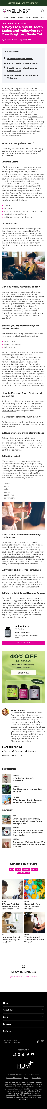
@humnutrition (17, 976)
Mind (28, 17)
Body (20, 17)
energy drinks (20, 211)
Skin (6, 17)
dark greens (26, 461)
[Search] (42, 11)
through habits (9, 411)
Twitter (7, 751)
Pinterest (32, 751)
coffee (34, 869)
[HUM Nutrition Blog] (23, 3)
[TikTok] (23, 1054)
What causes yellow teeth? (20, 59)
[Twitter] (28, 1054)
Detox (23, 23)
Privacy (26, 1078)
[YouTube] (32, 1054)
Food (35, 17)
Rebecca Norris (10, 40)
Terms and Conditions (14, 1078)
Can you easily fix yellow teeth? (22, 63)
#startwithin (31, 976)
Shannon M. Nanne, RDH (29, 352)
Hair (13, 17)
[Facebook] (19, 1054)
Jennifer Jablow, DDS (23, 148)
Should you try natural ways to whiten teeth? (22, 69)
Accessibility (36, 1078)
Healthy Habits (23, 872)
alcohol (26, 869)
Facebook (19, 751)
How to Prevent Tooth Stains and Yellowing (23, 76)
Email (6, 755)
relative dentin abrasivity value (15, 561)
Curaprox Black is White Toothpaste (18, 557)
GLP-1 (43, 17)
